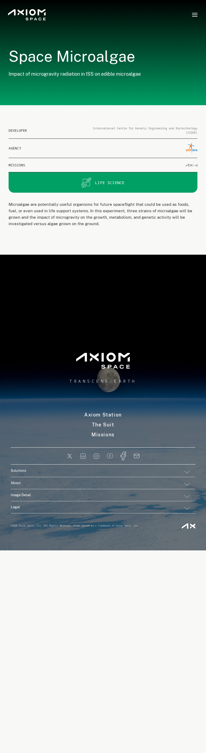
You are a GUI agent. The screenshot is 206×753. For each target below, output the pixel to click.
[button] (195, 15)
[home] (27, 15)
